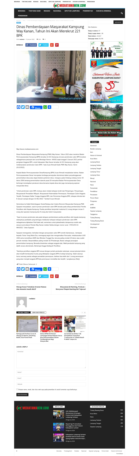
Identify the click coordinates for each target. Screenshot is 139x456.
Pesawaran (93, 195)
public (92, 204)
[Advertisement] (51, 131)
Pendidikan (91, 1)
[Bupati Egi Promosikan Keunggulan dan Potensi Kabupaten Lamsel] (58, 427)
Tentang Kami (26, 1)
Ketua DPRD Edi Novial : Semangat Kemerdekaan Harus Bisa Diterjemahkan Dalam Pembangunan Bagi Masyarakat (51, 337)
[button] (121, 13)
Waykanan (93, 227)
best (91, 152)
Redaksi (35, 1)
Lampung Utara (95, 175)
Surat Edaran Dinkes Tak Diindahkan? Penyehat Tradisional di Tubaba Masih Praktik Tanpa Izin (74, 336)
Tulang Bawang (95, 217)
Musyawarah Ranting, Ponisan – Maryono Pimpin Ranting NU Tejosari (71, 288)
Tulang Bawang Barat (97, 221)
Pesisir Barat (94, 198)
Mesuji (92, 178)
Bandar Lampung (95, 149)
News (24, 20)
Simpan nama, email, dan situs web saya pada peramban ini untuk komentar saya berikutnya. (47, 389)
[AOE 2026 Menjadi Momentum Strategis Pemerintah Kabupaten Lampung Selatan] (58, 414)
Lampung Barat (95, 162)
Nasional (43, 1)
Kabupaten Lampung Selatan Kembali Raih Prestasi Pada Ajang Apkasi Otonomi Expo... (76, 436)
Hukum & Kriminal (79, 1)
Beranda (17, 1)
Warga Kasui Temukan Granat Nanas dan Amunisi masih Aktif (31, 288)
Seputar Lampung (54, 1)
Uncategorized (94, 224)
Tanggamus (94, 214)
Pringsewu (93, 201)
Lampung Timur (95, 172)
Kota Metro (93, 159)
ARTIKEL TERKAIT (23, 312)
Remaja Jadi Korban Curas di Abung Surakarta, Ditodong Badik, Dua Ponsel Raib (26, 335)
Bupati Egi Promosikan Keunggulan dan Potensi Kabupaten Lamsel (74, 426)
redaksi (22, 39)
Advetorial (93, 145)
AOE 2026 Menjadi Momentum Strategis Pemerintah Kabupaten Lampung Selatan (74, 414)
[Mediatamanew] (69, 5)
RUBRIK (93, 208)
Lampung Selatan (95, 165)
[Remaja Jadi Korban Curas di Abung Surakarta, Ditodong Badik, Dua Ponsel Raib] (27, 324)
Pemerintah (67, 1)
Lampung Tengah (95, 168)
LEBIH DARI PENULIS (38, 312)
